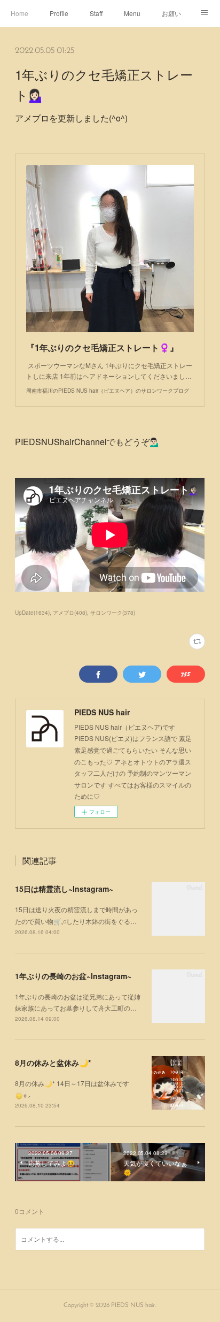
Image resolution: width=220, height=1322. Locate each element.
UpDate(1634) (32, 612)
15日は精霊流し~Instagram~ (64, 888)
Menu (132, 13)
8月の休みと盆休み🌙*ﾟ (54, 1062)
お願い (171, 13)
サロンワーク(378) (112, 612)
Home (19, 13)
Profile (59, 13)
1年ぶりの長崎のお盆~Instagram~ (73, 976)
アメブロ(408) (70, 612)
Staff (96, 13)
